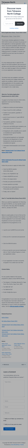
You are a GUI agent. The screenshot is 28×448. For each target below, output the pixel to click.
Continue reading (14, 28)
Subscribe (20, 23)
